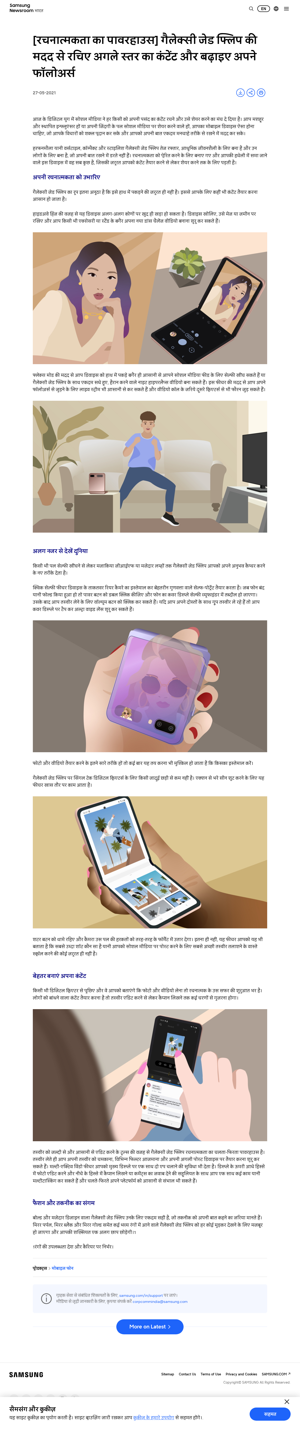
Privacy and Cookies (241, 1374)
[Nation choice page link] (276, 8)
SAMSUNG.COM (274, 1374)
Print (261, 92)
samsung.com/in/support (141, 1295)
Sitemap (167, 1374)
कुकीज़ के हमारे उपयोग (153, 1417)
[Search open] (251, 8)
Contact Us (187, 1374)
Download (240, 92)
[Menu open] (286, 8)
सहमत (270, 1414)
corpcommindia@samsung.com (160, 1301)
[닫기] (287, 1401)
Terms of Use (211, 1374)
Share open (251, 92)
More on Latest (147, 1326)
